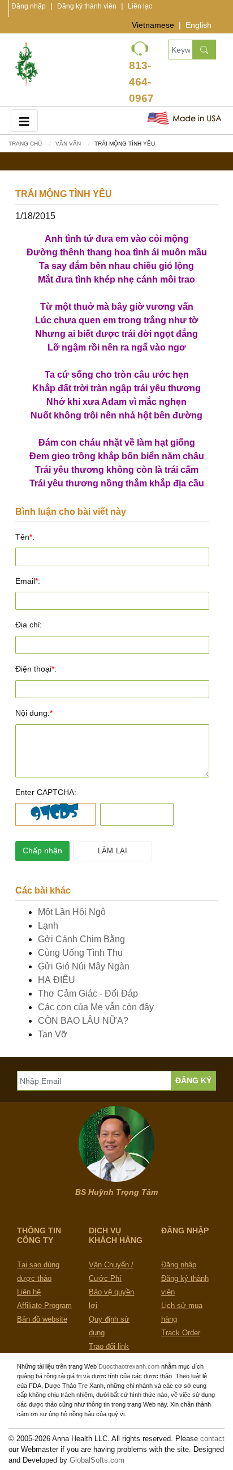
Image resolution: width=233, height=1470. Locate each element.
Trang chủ (25, 143)
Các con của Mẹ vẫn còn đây (96, 1007)
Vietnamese (153, 24)
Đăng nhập (28, 6)
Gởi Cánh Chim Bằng (81, 939)
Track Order (180, 1332)
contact (212, 1438)
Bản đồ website (42, 1319)
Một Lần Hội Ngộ (72, 912)
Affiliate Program (44, 1305)
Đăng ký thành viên (86, 6)
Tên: (24, 536)
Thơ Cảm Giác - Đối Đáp (88, 993)
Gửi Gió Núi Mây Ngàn (84, 966)
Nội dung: (34, 712)
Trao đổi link (109, 1346)
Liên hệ (29, 1292)
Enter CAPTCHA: (45, 792)
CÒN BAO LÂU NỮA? (83, 1020)
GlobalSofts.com (97, 1460)
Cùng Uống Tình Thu (80, 953)
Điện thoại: (36, 668)
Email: (27, 581)
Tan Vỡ (52, 1034)
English (198, 24)
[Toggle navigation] (24, 120)
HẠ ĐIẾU (56, 980)
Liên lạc (140, 6)
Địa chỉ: (28, 624)
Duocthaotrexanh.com (128, 1366)
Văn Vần (68, 143)
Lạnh (48, 925)
